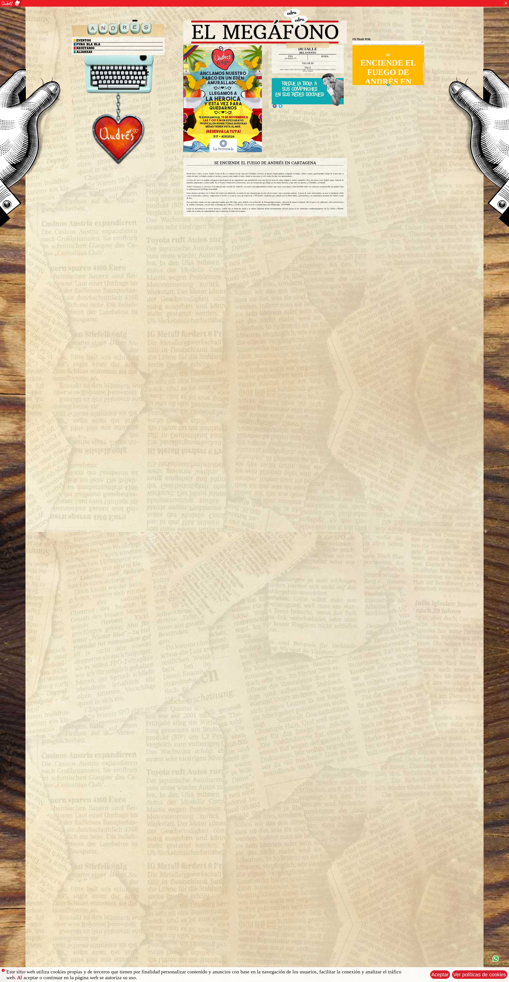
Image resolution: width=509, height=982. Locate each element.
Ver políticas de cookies (479, 974)
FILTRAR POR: (361, 39)
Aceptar (440, 974)
